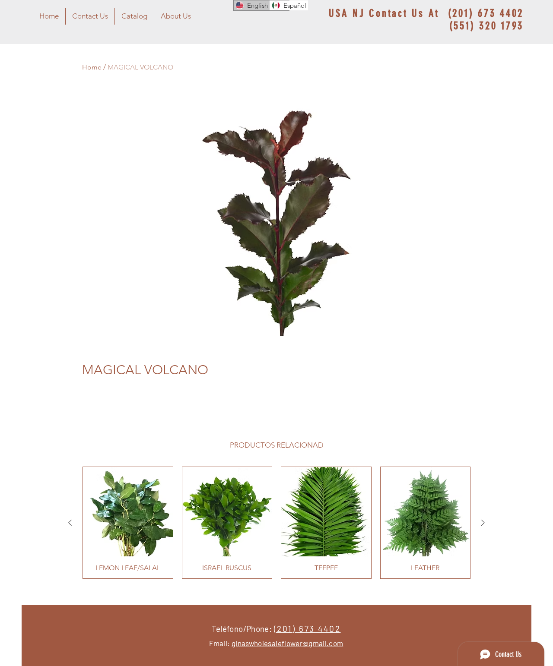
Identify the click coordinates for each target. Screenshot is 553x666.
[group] (276, 522)
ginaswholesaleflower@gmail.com (287, 643)
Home (92, 67)
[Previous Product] (70, 523)
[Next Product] (483, 523)
